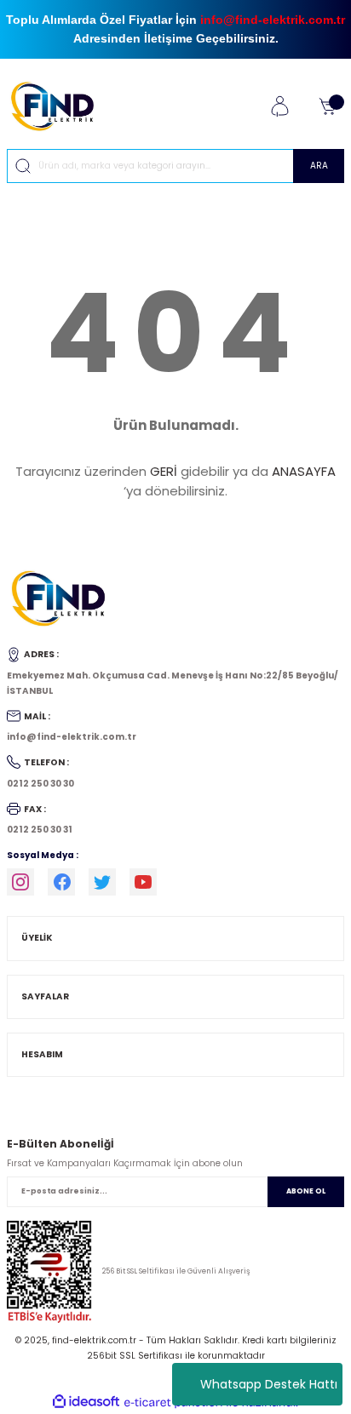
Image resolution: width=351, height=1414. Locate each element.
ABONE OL (305, 1191)
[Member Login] (279, 106)
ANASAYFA (304, 471)
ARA (319, 165)
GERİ (163, 471)
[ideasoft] (86, 1402)
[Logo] (59, 106)
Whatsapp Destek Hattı (268, 1384)
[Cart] (327, 106)
